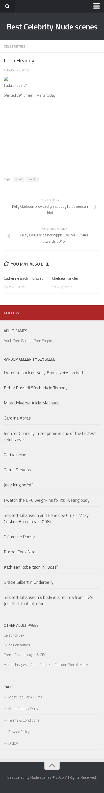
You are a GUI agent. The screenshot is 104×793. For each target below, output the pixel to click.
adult (19, 179)
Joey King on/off (18, 484)
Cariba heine (15, 454)
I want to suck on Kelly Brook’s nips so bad (43, 372)
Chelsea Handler (65, 278)
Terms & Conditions (24, 720)
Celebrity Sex (14, 635)
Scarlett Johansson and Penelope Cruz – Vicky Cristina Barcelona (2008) (46, 518)
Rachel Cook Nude (21, 551)
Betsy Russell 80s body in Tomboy (36, 387)
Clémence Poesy (19, 536)
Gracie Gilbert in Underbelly (29, 582)
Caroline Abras (17, 417)
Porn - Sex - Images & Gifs (25, 655)
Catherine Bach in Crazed (23, 278)
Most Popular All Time (25, 697)
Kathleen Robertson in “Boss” (31, 567)
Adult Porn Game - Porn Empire (28, 341)
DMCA (13, 743)
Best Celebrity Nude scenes (52, 26)
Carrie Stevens (17, 469)
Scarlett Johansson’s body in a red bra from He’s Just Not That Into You (48, 600)
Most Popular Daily (23, 709)
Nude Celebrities (17, 645)
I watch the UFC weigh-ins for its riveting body (47, 500)
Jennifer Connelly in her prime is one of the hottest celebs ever (50, 436)
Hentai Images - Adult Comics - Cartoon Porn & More (46, 664)
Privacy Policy (19, 732)
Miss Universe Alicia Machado (32, 402)
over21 (32, 179)
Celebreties (14, 46)
